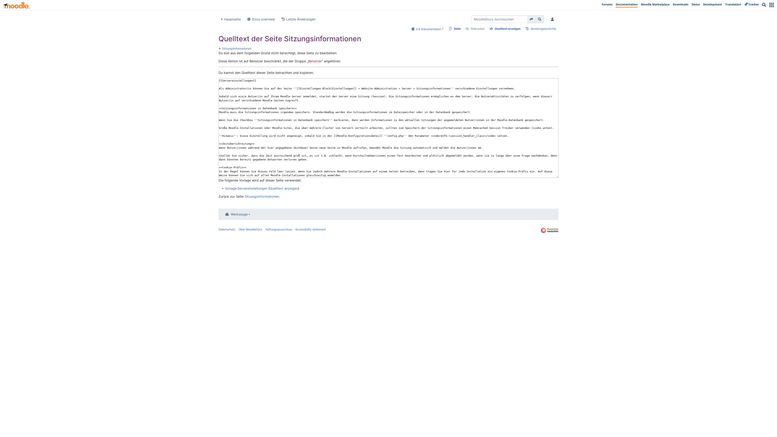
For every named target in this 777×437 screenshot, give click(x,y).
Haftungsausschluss (278, 229)
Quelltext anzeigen (508, 28)
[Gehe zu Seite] (531, 19)
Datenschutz (227, 229)
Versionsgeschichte (543, 28)
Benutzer (315, 61)
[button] (771, 5)
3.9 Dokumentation (427, 29)
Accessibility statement (310, 229)
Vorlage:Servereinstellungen (246, 188)
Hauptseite (232, 19)
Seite (457, 28)
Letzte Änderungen (300, 19)
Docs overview (263, 19)
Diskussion (478, 28)
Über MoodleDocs (250, 229)
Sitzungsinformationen (237, 48)
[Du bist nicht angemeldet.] (553, 19)
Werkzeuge (239, 214)
